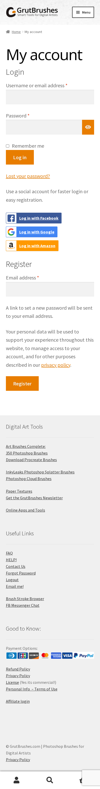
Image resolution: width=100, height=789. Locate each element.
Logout (12, 579)
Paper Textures (19, 491)
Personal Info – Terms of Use (31, 688)
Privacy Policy (18, 675)
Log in (20, 157)
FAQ (9, 553)
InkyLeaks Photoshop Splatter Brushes (40, 471)
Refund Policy (18, 669)
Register (22, 383)
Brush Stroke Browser (25, 598)
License (12, 682)
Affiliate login (18, 701)
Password (27, 115)
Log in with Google (36, 231)
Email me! (15, 586)
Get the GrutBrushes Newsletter (34, 497)
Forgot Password (21, 573)
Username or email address (46, 85)
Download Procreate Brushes (31, 459)
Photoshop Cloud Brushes (29, 478)
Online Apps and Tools (25, 510)
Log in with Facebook (38, 218)
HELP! (11, 559)
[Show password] (88, 127)
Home (16, 31)
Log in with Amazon (37, 245)
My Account (16, 780)
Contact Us (15, 566)
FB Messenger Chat (22, 605)
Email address (32, 277)
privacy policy (55, 365)
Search (50, 780)
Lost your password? (28, 176)
